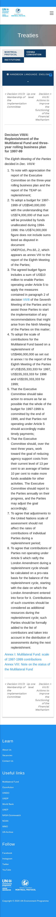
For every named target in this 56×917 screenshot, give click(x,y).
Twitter (5, 864)
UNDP (5, 798)
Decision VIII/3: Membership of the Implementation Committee (15, 100)
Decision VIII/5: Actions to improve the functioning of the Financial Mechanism (43, 106)
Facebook (7, 853)
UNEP (5, 809)
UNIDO (5, 793)
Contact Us (7, 761)
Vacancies (7, 755)
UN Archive (7, 832)
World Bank (8, 804)
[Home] (16, 12)
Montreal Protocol (11, 53)
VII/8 (26, 299)
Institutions (13, 60)
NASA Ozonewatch (11, 815)
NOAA (5, 821)
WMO (5, 826)
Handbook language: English (29, 74)
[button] (50, 75)
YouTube (6, 870)
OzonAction (8, 787)
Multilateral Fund (10, 781)
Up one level (31, 95)
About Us (6, 749)
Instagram (7, 858)
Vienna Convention (33, 53)
